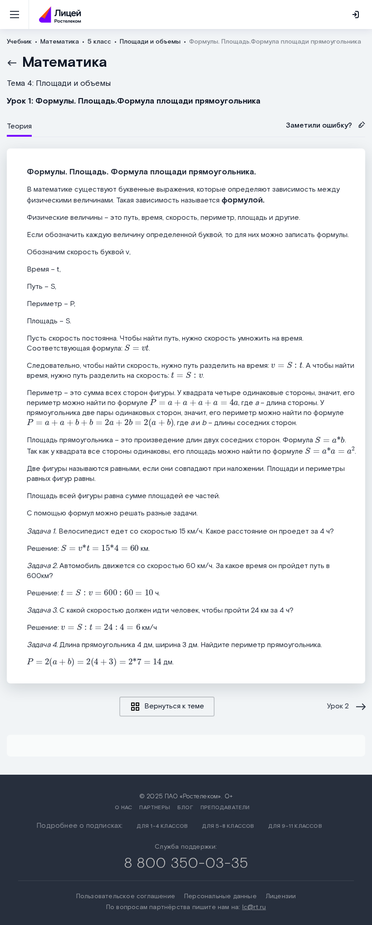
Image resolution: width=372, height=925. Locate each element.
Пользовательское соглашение (125, 896)
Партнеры (154, 807)
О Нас (123, 807)
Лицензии (281, 896)
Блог (185, 807)
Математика (64, 62)
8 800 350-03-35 (186, 863)
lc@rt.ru (254, 907)
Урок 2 (338, 706)
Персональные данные (220, 896)
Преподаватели (225, 807)
